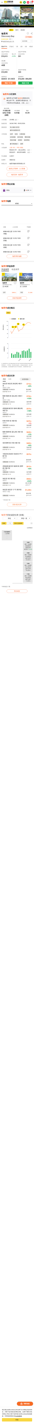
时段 (4, 523)
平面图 (30, 37)
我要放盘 (27, 1404)
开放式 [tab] (11, 46)
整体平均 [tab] (4, 46)
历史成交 (17, 591)
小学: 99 (12, 147)
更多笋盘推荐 (17, 298)
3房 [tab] (26, 46)
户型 (9, 523)
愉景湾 (20, 98)
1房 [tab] (17, 46)
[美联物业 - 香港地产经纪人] (8, 2)
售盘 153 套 (9, 83)
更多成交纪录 (17, 504)
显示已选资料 (18, 523)
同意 (17, 1420)
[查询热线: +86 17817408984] (21, 2)
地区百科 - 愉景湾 (17, 175)
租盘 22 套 (25, 83)
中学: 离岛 (20, 147)
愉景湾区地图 (17, 256)
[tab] (5, 269)
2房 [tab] (21, 46)
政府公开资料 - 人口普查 (17, 169)
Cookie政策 (18, 1416)
